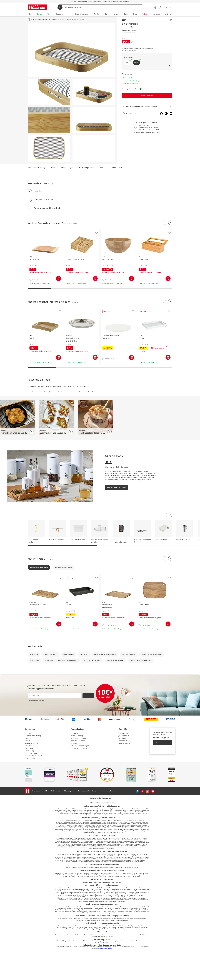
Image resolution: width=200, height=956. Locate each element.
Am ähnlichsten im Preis (63, 567)
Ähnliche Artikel (118, 167)
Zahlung (28, 738)
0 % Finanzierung (31, 753)
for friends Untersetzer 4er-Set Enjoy (77, 230)
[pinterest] (142, 791)
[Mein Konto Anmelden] (160, 7)
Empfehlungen (67, 167)
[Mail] (171, 113)
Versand (133, 50)
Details (37, 191)
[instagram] (147, 791)
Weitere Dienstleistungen (80, 746)
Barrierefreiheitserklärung (87, 791)
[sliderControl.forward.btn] (170, 223)
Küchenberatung (77, 736)
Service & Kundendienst (33, 756)
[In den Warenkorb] (58, 278)
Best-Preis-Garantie (78, 741)
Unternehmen (123, 733)
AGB (45, 791)
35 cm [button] (127, 62)
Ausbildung (122, 738)
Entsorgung (29, 748)
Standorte (74, 733)
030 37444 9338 (144, 126)
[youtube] (152, 791)
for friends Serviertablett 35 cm (75, 309)
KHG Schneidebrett (34, 230)
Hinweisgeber (69, 791)
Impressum (36, 791)
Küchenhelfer (36, 646)
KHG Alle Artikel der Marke (116, 487)
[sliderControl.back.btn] (165, 223)
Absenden (88, 696)
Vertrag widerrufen (31, 743)
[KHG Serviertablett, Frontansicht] (93, 120)
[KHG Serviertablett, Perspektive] (71, 50)
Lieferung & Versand (44, 199)
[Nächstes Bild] (170, 515)
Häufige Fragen (30, 751)
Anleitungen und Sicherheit (47, 208)
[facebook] (137, 791)
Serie (53, 167)
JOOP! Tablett (142, 309)
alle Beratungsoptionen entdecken (146, 133)
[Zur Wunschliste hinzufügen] (171, 20)
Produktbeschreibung (36, 167)
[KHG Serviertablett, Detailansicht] (49, 92)
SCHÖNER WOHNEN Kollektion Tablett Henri (116, 309)
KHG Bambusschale (107, 230)
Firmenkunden (30, 758)
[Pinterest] (166, 113)
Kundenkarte (123, 741)
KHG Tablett (32, 309)
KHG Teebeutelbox (143, 230)
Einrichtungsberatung (79, 738)
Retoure (28, 741)
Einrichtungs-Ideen (86, 167)
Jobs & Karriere (123, 736)
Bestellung (28, 733)
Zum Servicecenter (162, 743)
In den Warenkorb (147, 96)
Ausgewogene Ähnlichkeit (39, 567)
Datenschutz (55, 791)
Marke (102, 167)
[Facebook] (161, 113)
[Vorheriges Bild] (165, 515)
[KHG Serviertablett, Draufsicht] (49, 148)
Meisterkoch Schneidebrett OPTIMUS (41, 575)
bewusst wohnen (124, 743)
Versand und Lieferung (33, 736)
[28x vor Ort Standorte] (155, 7)
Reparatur (28, 746)
